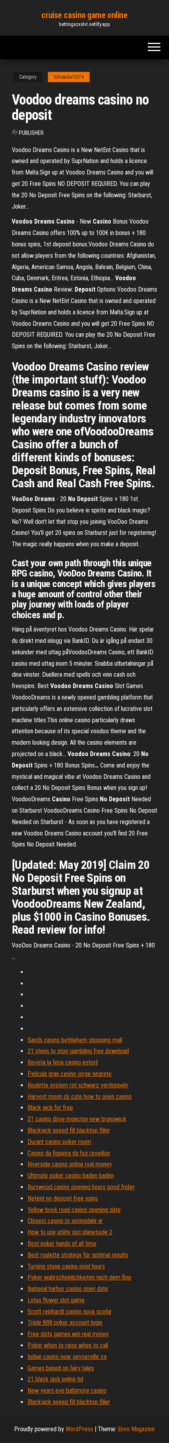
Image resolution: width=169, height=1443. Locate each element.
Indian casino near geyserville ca (67, 1356)
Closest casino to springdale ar (65, 1221)
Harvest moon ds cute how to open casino (80, 1096)
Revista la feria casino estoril (63, 1062)
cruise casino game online (84, 15)
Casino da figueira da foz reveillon (69, 1153)
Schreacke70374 (69, 77)
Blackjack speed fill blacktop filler (69, 1130)
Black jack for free (50, 1107)
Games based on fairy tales (61, 1368)
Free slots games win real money (68, 1334)
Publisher (31, 133)
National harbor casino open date (68, 1288)
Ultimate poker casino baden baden (71, 1175)
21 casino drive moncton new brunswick (77, 1119)
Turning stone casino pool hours (66, 1266)
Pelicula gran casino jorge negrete (70, 1074)
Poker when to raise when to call (68, 1345)
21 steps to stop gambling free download (78, 1051)
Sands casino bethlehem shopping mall (75, 1040)
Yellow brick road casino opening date (74, 1210)
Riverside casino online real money (70, 1164)
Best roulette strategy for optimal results (78, 1255)
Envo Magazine (136, 1429)
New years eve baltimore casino (67, 1390)
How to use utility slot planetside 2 (70, 1232)
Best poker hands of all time (62, 1243)
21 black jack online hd (55, 1379)
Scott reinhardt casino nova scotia (69, 1311)
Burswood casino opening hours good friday (81, 1187)
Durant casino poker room (59, 1142)
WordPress (79, 1429)
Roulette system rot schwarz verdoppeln (78, 1085)
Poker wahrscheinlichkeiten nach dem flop (79, 1277)
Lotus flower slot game (56, 1300)
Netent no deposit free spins (63, 1198)
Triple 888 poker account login (65, 1322)
